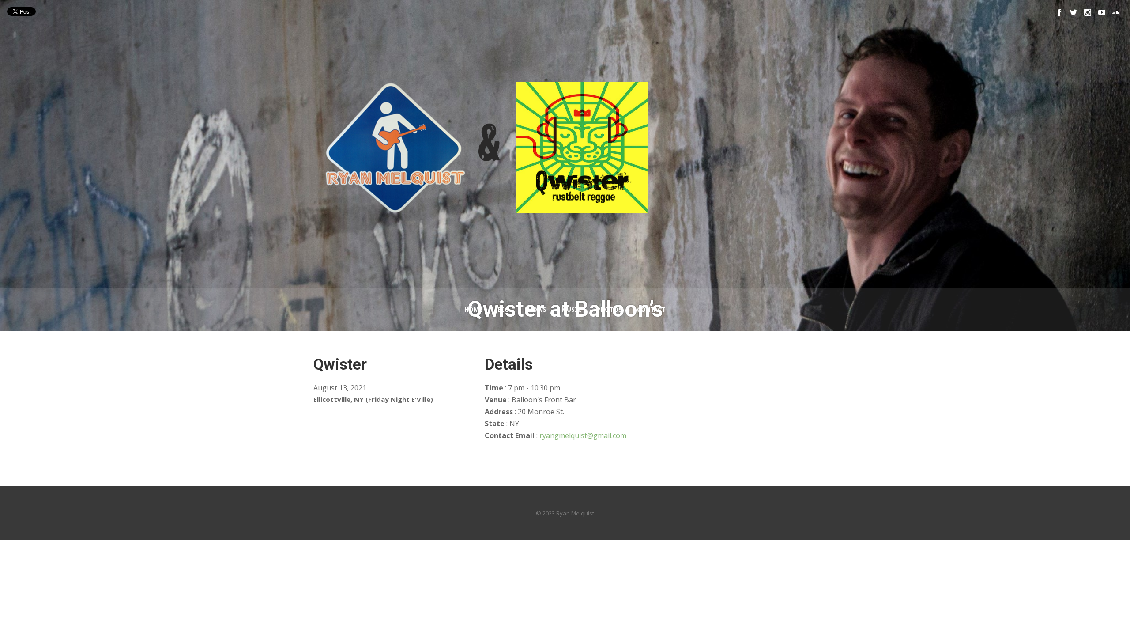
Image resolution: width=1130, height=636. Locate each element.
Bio (503, 309)
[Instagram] (1087, 12)
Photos (609, 309)
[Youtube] (1101, 12)
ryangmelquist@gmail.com (582, 435)
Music (571, 309)
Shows (535, 309)
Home (473, 309)
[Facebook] (1059, 12)
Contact (651, 309)
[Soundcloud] (1115, 12)
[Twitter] (1073, 12)
